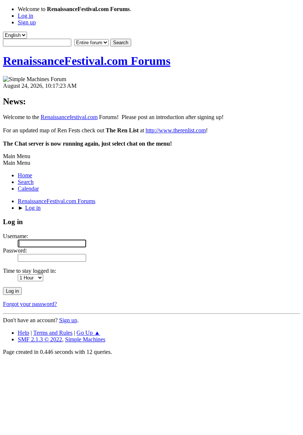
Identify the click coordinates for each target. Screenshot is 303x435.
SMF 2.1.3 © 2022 (40, 339)
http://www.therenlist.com (176, 130)
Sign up (68, 320)
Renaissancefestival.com (69, 117)
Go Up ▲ (88, 333)
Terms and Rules (52, 333)
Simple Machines (85, 339)
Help (23, 333)
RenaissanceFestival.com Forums (86, 60)
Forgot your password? (30, 304)
